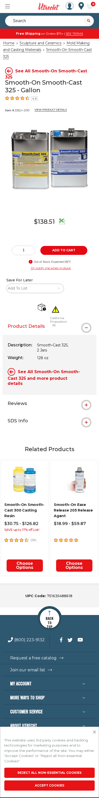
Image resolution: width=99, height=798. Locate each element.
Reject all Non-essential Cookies (49, 773)
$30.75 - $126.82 (21, 523)
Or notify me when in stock (51, 268)
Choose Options (24, 565)
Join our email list (27, 670)
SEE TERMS (74, 33)
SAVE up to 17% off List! (21, 530)
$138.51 (44, 221)
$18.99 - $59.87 (70, 523)
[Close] (94, 732)
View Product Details (51, 109)
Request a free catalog (33, 658)
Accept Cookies (49, 785)
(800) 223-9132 (29, 640)
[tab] (49, 326)
